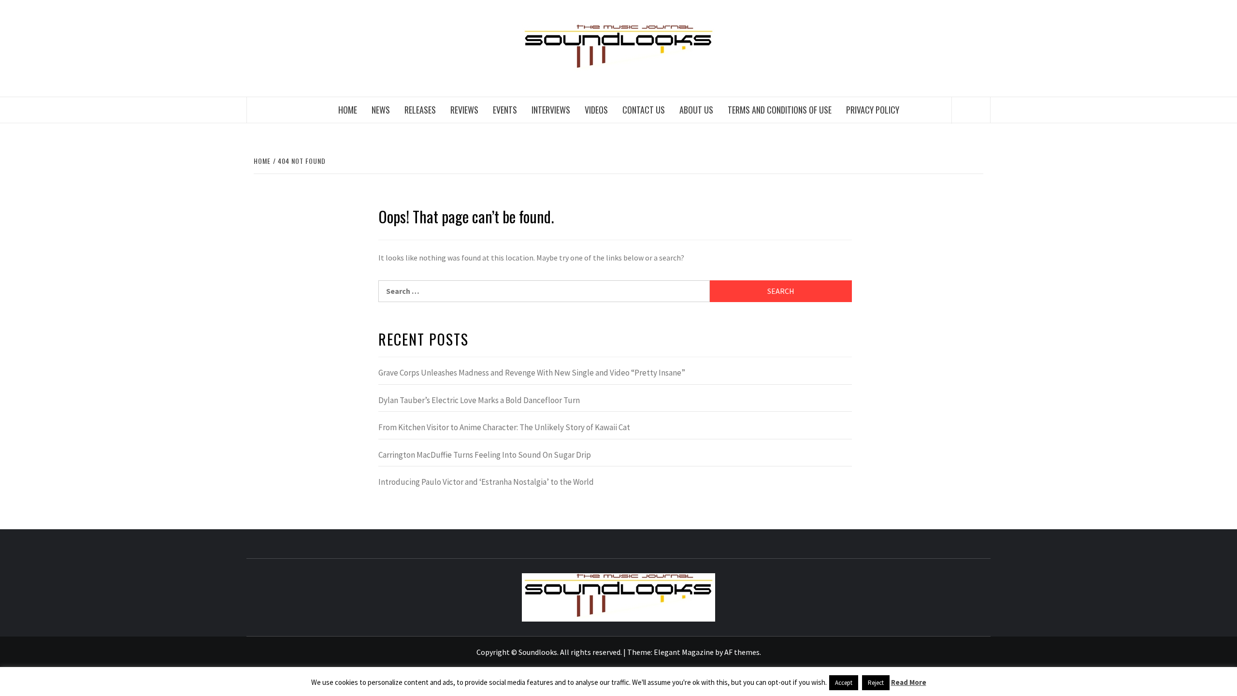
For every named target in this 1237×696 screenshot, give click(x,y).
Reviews (464, 109)
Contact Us (643, 109)
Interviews (551, 109)
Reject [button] (876, 683)
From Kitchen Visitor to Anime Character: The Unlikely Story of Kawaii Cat (504, 427)
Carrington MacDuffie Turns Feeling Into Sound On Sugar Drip (484, 455)
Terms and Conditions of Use (780, 109)
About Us (696, 109)
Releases (420, 109)
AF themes (742, 652)
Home (347, 109)
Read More (908, 682)
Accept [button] (843, 683)
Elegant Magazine (684, 652)
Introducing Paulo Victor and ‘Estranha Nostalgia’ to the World (486, 482)
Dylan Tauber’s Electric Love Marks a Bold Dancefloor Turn (479, 400)
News (381, 109)
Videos (596, 109)
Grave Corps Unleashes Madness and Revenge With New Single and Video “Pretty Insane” (531, 372)
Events (505, 109)
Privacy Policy (872, 109)
